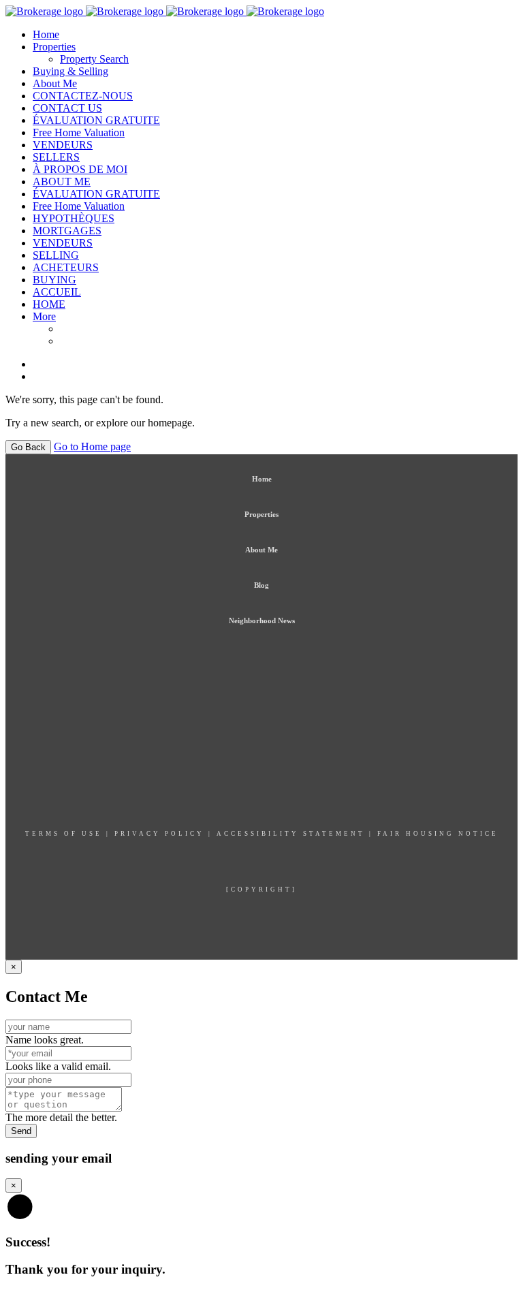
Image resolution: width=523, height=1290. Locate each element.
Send (21, 1131)
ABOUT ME (62, 181)
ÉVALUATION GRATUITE (96, 120)
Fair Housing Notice (437, 833)
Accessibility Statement (291, 833)
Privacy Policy (159, 833)
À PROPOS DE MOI (80, 169)
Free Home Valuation (79, 132)
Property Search (94, 59)
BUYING (54, 279)
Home (46, 34)
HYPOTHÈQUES (73, 218)
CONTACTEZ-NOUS (83, 95)
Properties (54, 46)
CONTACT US (67, 108)
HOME (49, 304)
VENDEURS (63, 145)
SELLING (56, 255)
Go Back (28, 447)
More (44, 316)
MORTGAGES (67, 230)
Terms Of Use (63, 833)
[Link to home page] (164, 11)
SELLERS (56, 157)
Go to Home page (92, 446)
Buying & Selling (70, 71)
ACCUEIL (57, 292)
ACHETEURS (66, 267)
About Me (55, 83)
